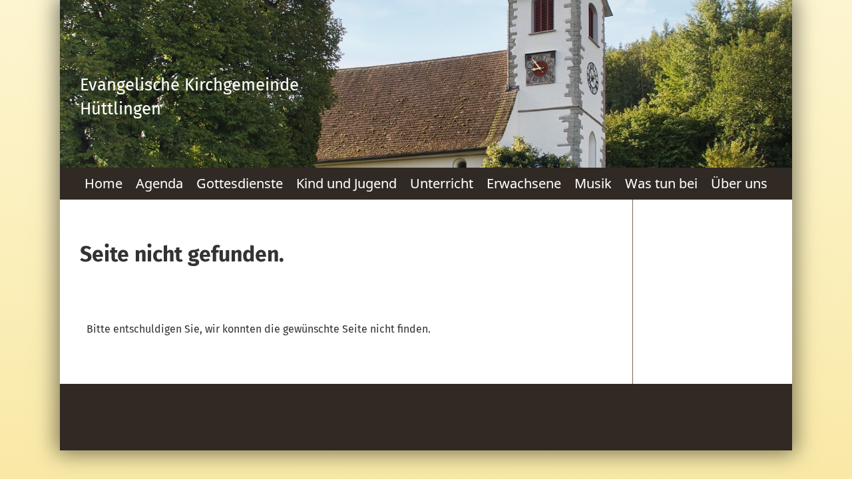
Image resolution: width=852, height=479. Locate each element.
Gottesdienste (239, 183)
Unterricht (441, 183)
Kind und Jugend (346, 183)
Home (103, 183)
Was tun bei (661, 183)
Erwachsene (524, 183)
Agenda (159, 183)
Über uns (739, 183)
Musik (593, 183)
